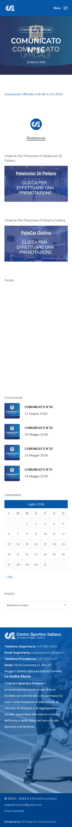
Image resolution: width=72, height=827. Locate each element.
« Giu (9, 577)
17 (45, 544)
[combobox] (36, 605)
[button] (61, 8)
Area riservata (14, 811)
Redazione (36, 138)
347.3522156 (47, 659)
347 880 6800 (47, 646)
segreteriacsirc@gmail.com (23, 805)
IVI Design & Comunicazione (38, 821)
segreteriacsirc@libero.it (48, 652)
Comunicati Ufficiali (36, 29)
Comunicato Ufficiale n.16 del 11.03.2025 (33, 94)
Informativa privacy (43, 798)
